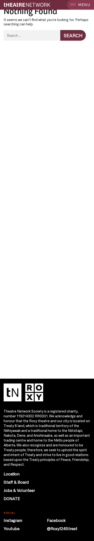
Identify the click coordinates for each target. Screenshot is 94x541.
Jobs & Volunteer (19, 490)
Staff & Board (16, 482)
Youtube (12, 528)
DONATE (12, 498)
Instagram (13, 520)
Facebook (56, 520)
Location (12, 473)
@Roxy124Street (62, 528)
